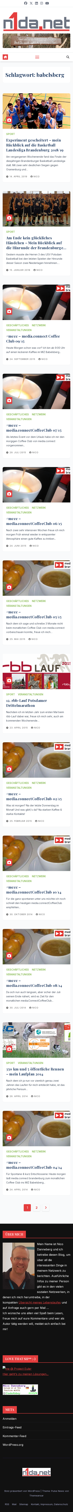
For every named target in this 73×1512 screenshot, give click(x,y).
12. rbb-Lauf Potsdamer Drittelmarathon (26, 703)
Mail (14, 1504)
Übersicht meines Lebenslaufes (40, 1302)
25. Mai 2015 (18, 639)
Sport (10, 133)
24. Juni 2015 (18, 545)
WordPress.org (13, 1444)
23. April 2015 (19, 727)
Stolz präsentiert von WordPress (22, 1491)
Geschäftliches (17, 325)
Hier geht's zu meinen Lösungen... (26, 1374)
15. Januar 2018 (20, 270)
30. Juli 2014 (18, 1007)
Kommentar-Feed (14, 1436)
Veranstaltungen (19, 330)
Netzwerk (39, 325)
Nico (36, 176)
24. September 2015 (23, 359)
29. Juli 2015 (18, 452)
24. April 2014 (19, 1189)
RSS (7, 1504)
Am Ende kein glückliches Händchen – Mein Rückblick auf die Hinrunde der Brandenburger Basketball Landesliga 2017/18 (35, 245)
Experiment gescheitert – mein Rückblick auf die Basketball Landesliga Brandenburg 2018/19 (34, 145)
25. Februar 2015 (21, 821)
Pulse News (57, 1491)
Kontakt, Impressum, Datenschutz (49, 1504)
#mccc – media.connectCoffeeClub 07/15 (33, 428)
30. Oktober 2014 (21, 914)
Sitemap (23, 1504)
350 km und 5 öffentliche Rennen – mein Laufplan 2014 (35, 1071)
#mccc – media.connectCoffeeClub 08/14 (34, 983)
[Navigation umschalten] (37, 57)
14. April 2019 (19, 176)
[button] (67, 57)
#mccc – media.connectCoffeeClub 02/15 (34, 796)
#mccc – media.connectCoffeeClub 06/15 (34, 521)
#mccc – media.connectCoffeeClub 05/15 (33, 614)
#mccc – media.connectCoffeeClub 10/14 (33, 889)
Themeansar (36, 1495)
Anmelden (10, 1418)
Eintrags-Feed (12, 1427)
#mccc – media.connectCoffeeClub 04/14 (34, 1165)
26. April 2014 (19, 1096)
